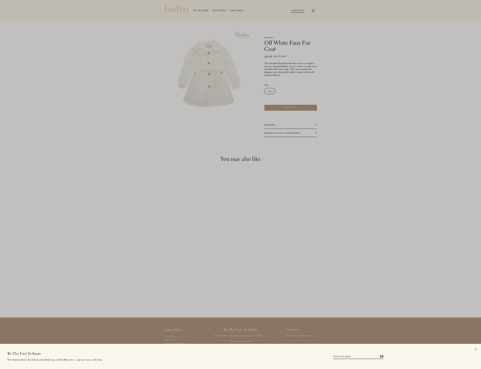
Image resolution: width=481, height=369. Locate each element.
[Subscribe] (381, 356)
